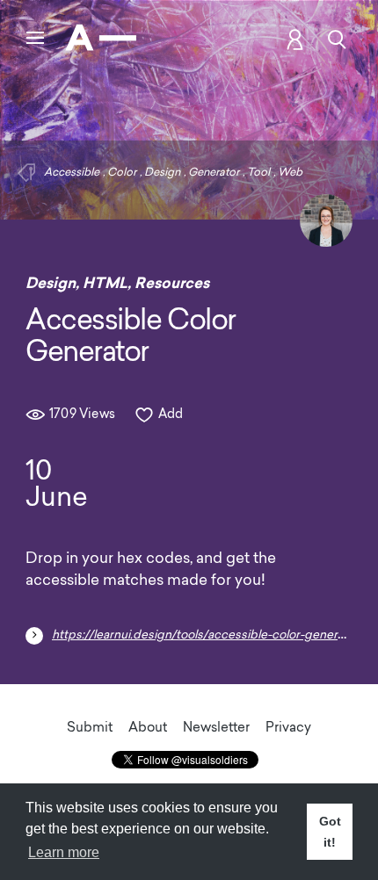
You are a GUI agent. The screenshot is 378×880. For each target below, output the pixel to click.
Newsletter (216, 728)
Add (171, 415)
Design (162, 173)
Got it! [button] (330, 831)
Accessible (71, 173)
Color (121, 173)
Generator (213, 173)
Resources (171, 283)
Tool (258, 173)
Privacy (288, 728)
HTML (105, 283)
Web (290, 173)
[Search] (337, 39)
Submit (90, 728)
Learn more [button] (63, 852)
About (147, 728)
